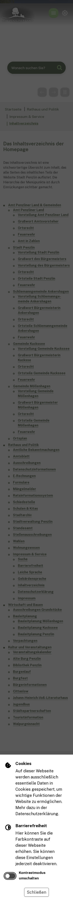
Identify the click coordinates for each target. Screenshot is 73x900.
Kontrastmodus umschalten (32, 875)
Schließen (36, 892)
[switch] (10, 876)
